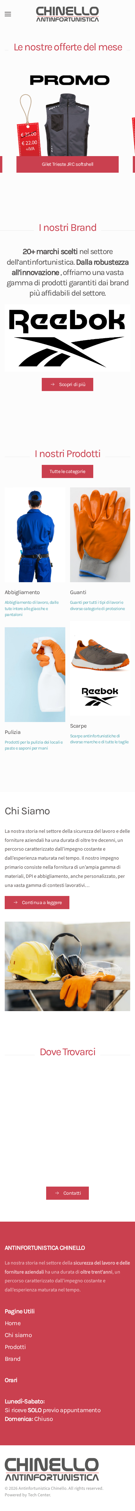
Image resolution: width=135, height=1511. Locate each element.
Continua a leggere (42, 902)
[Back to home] (67, 14)
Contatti (72, 1193)
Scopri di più (72, 384)
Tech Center (39, 1495)
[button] (8, 14)
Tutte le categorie (67, 471)
